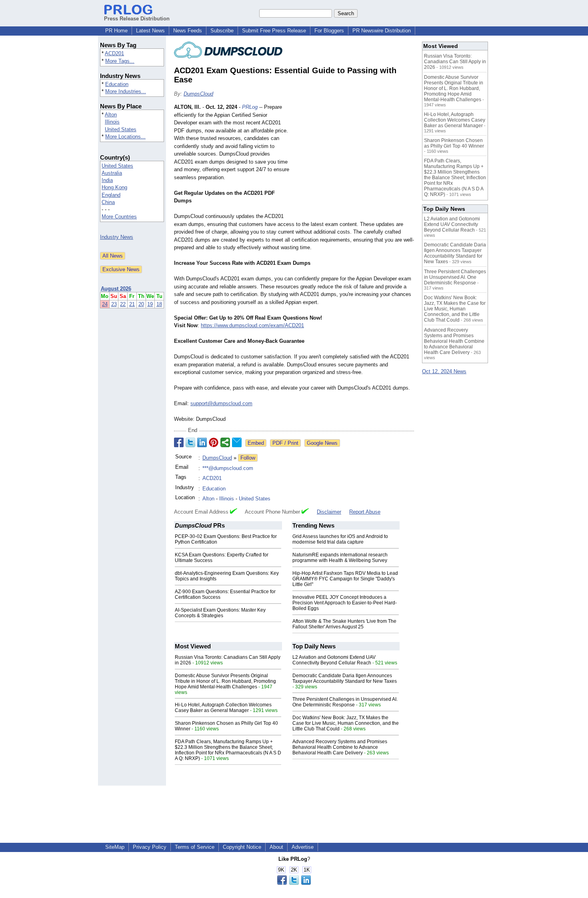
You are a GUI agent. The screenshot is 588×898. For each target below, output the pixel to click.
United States (120, 129)
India (107, 180)
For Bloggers (329, 31)
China (108, 202)
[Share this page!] (294, 883)
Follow (247, 458)
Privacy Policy (149, 847)
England (111, 195)
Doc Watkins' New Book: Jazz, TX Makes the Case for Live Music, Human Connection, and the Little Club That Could (345, 723)
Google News (322, 443)
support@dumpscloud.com (221, 403)
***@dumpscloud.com (227, 468)
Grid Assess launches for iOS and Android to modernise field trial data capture (340, 539)
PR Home (116, 31)
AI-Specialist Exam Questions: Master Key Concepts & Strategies (220, 612)
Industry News (116, 237)
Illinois (112, 122)
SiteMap (114, 847)
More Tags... (119, 61)
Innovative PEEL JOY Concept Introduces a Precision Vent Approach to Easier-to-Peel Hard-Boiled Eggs (344, 602)
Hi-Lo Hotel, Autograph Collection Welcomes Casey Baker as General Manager (223, 707)
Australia (112, 173)
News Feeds (187, 31)
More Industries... (125, 91)
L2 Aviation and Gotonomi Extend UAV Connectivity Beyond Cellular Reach (334, 660)
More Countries (119, 217)
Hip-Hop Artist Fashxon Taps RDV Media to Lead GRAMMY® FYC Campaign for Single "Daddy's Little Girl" (345, 578)
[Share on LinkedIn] (202, 442)
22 (123, 304)
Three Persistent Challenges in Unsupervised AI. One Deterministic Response (345, 702)
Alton (111, 115)
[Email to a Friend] (237, 442)
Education (116, 84)
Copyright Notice (242, 847)
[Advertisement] (354, 162)
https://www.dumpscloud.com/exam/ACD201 (252, 325)
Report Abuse (364, 512)
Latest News (150, 31)
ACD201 (114, 53)
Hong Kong (114, 187)
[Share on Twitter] (190, 442)
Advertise (303, 847)
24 (105, 304)
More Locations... (125, 137)
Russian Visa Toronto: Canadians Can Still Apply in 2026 (455, 61)
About (276, 847)
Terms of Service (194, 847)
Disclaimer (329, 512)
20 (141, 304)
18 (159, 304)
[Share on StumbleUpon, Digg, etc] (225, 442)
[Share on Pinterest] (213, 442)
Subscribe (222, 31)
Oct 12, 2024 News (444, 371)
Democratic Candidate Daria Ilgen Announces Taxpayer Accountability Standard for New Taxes (344, 678)
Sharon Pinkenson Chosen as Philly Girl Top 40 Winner (454, 143)
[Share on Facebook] (179, 442)
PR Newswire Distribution (381, 31)
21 (132, 304)
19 (150, 304)
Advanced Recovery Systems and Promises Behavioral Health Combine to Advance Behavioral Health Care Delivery (339, 747)
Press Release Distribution (137, 19)
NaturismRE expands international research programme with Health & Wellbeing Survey (340, 557)
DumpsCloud (198, 94)
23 (114, 304)
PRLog (250, 107)
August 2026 (116, 289)
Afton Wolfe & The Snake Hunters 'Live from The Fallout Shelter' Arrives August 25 (344, 624)
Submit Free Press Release (274, 31)
